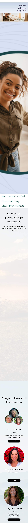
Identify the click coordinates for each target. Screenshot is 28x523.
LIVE (14, 519)
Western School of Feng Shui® (21, 8)
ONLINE (14, 441)
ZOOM (14, 480)
